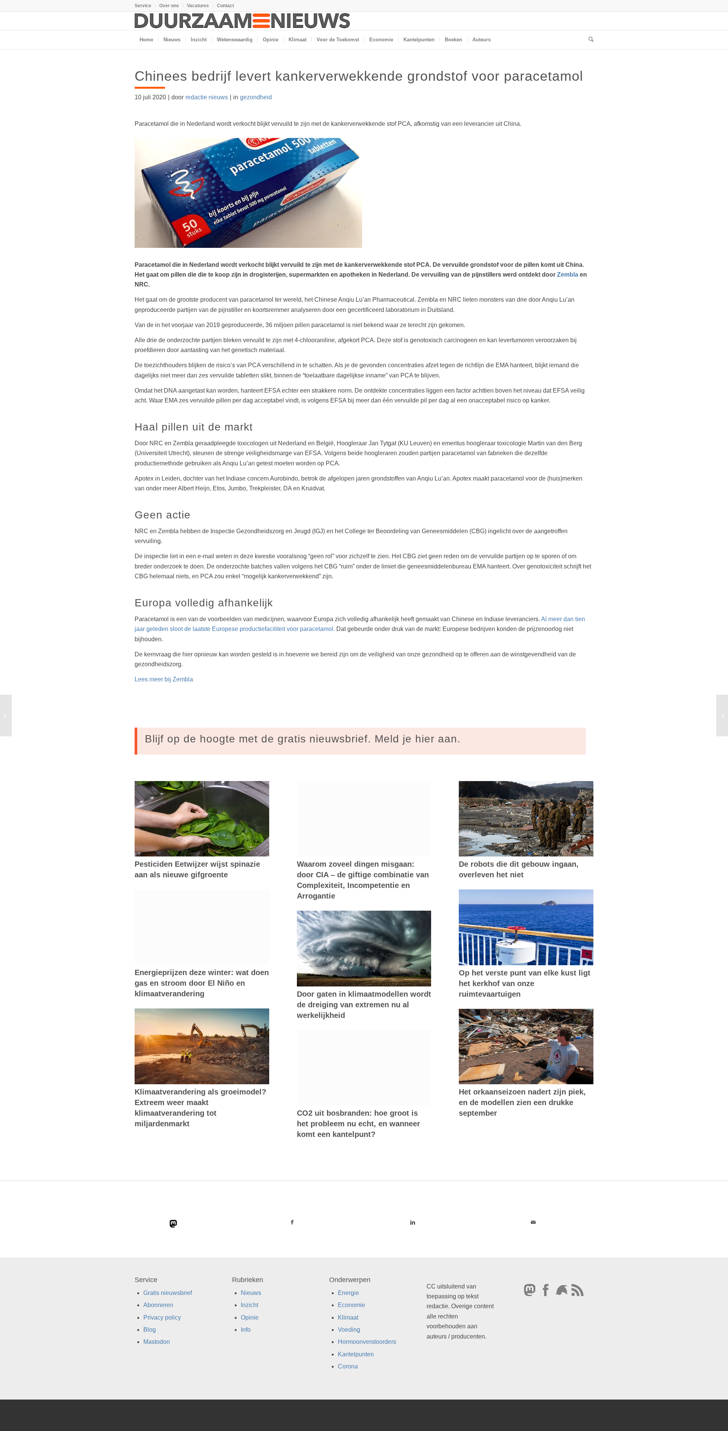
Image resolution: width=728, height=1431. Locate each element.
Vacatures (198, 5)
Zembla (567, 274)
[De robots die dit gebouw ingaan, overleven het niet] (526, 819)
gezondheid (256, 97)
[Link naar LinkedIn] (412, 1222)
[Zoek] (588, 39)
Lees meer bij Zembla (164, 679)
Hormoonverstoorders (367, 1342)
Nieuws (251, 1293)
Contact (225, 5)
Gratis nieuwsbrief (167, 1293)
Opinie (250, 1317)
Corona (348, 1366)
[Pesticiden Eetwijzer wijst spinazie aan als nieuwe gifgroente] (202, 819)
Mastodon (156, 1342)
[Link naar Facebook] (292, 1222)
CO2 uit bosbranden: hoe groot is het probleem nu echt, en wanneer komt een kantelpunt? (358, 1123)
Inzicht (249, 1305)
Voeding (349, 1329)
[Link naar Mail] (533, 1222)
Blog (149, 1329)
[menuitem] (145, 6)
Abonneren (158, 1305)
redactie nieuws (206, 97)
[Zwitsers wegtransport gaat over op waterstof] (6, 715)
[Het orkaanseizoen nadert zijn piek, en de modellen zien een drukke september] (526, 1047)
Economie (351, 1305)
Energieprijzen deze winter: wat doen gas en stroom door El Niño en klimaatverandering (202, 983)
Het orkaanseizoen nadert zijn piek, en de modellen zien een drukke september (522, 1102)
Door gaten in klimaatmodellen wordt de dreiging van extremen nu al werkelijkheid (364, 1004)
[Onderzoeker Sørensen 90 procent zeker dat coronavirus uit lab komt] (722, 715)
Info (246, 1329)
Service (143, 5)
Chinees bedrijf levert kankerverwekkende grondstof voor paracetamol (359, 76)
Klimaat (348, 1317)
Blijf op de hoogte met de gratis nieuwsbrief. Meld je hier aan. (303, 739)
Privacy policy (162, 1317)
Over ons (169, 5)
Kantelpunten (356, 1354)
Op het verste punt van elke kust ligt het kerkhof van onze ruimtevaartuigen (524, 983)
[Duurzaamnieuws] (243, 21)
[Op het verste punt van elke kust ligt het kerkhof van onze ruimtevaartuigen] (526, 927)
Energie (348, 1293)
